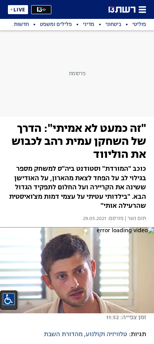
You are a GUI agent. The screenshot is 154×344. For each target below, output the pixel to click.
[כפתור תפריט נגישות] (9, 299)
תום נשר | (135, 219)
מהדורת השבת (63, 334)
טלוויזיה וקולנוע (106, 334)
